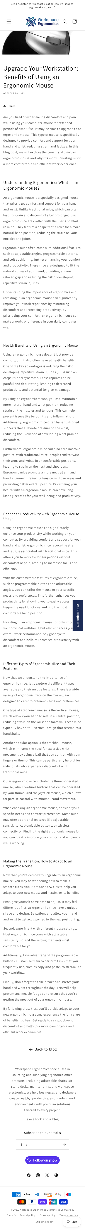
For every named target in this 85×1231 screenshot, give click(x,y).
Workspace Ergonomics (33, 1209)
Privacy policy (47, 1215)
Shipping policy (45, 1221)
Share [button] (12, 106)
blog (55, 1119)
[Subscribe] (64, 1145)
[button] (9, 21)
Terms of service (69, 1215)
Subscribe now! (78, 615)
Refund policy (27, 1215)
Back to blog (46, 1049)
